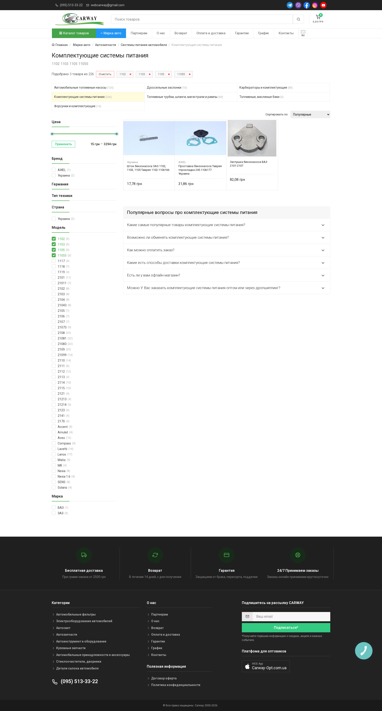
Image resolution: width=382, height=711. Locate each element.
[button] (266, 666)
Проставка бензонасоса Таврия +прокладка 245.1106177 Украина (200, 169)
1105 (161, 74)
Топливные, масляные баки (261, 97)
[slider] (52, 134)
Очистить (105, 74)
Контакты (286, 33)
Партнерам (139, 33)
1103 (142, 74)
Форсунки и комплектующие (77, 106)
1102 (122, 74)
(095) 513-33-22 (71, 5)
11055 (181, 74)
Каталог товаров (75, 33)
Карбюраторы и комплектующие (266, 87)
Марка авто (112, 33)
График (263, 33)
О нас (161, 33)
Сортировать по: (276, 114)
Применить (63, 144)
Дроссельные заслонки (167, 87)
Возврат (181, 33)
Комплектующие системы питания (83, 97)
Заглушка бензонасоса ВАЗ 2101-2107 (248, 163)
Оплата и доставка (211, 33)
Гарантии (242, 33)
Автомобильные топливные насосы (84, 87)
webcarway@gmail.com (107, 5)
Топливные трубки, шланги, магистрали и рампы (185, 97)
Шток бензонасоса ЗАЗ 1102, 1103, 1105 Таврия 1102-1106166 (148, 168)
